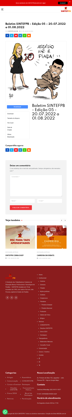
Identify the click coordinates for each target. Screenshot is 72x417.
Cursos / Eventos (44, 352)
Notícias (15, 252)
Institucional (42, 278)
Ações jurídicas (45, 291)
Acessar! (63, 3)
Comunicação (43, 348)
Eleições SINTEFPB (46, 328)
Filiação (42, 288)
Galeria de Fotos (45, 315)
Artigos (42, 318)
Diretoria (42, 285)
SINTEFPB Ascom (13, 31)
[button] (61, 220)
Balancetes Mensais (46, 341)
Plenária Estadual (46, 305)
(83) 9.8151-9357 (55, 389)
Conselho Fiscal (45, 345)
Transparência (43, 338)
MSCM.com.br (61, 413)
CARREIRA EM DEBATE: (46, 255)
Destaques (8, 252)
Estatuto (42, 295)
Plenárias (43, 301)
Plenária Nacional (46, 308)
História (42, 281)
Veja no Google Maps (52, 380)
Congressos (44, 298)
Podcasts (43, 311)
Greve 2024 (43, 331)
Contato (41, 355)
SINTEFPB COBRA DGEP (14, 255)
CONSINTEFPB (44, 325)
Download (17, 107)
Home (40, 275)
